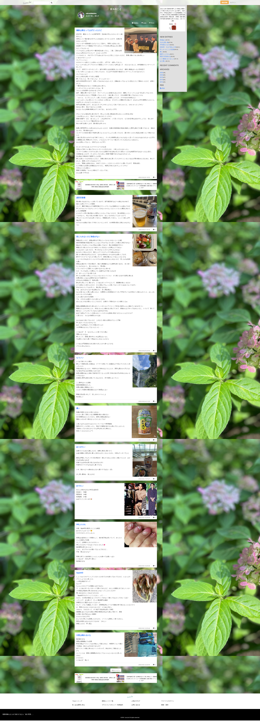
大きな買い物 (164, 42)
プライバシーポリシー (109, 705)
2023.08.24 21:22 (144, 401)
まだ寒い (163, 61)
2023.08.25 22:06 (144, 351)
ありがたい (80, 446)
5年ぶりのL (81, 524)
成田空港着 (80, 197)
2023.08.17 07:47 (144, 479)
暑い (78, 408)
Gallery (135, 23)
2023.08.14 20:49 (144, 566)
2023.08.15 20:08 (144, 517)
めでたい (80, 485)
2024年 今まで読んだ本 (168, 47)
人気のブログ (136, 701)
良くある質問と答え (78, 705)
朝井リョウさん (165, 54)
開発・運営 (164, 705)
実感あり (163, 40)
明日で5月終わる (165, 56)
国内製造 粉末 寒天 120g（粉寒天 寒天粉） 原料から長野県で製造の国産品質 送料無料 (100, 185)
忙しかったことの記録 (167, 49)
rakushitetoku (91, 13)
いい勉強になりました (167, 59)
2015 (161, 79)
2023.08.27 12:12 (144, 230)
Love (144, 23)
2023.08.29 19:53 (144, 177)
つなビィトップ (77, 701)
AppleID (79, 572)
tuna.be (130, 697)
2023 (161, 75)
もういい (80, 357)
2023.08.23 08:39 (144, 440)
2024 (161, 72)
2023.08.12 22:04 (144, 665)
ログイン (233, 2)
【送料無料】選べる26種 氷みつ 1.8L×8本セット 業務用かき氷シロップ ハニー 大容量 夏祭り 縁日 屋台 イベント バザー (141, 185)
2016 (161, 77)
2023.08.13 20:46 (144, 628)
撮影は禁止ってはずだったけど (89, 30)
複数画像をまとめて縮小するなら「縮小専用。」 (18, 714)
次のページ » (116, 670)
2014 (161, 82)
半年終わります (165, 45)
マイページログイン (167, 701)
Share (152, 23)
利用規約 (120, 705)
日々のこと (116, 9)
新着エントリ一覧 (107, 701)
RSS (163, 88)
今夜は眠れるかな (83, 635)
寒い (161, 52)
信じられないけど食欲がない (88, 236)
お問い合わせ (136, 705)
